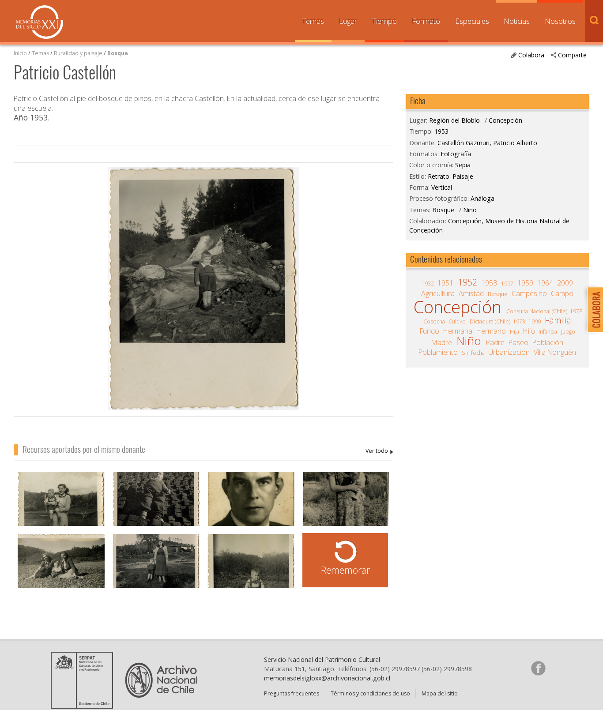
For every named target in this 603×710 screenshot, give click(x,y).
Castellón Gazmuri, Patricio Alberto (379, 451)
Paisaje (462, 176)
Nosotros (560, 21)
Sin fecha (473, 353)
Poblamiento (438, 352)
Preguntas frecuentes (291, 693)
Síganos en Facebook (538, 668)
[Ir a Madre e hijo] (345, 505)
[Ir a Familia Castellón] (61, 567)
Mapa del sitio (440, 693)
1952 (467, 282)
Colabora (531, 55)
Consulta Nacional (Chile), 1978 (544, 311)
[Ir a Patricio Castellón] (156, 505)
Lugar (348, 21)
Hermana (457, 331)
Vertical (441, 187)
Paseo (518, 342)
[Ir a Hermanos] (61, 505)
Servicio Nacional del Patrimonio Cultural (322, 659)
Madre (441, 342)
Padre (495, 342)
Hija (514, 331)
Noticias (517, 21)
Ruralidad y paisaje (78, 53)
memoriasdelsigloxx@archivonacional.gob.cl (327, 678)
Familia (558, 320)
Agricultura (438, 293)
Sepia (463, 165)
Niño (470, 210)
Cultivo (457, 321)
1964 (545, 282)
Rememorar (345, 569)
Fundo (429, 331)
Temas (313, 21)
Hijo (529, 331)
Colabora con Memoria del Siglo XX (593, 309)
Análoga (482, 198)
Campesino (529, 293)
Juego (568, 331)
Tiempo (384, 21)
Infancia (548, 331)
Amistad (471, 293)
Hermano (491, 331)
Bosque (117, 53)
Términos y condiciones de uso (370, 693)
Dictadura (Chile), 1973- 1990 (505, 321)
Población (547, 342)
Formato (426, 21)
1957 (507, 283)
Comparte (572, 55)
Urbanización (509, 352)
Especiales (472, 21)
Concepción (505, 120)
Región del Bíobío (454, 120)
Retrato (438, 176)
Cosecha (434, 321)
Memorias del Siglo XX (39, 22)
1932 (428, 283)
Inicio (20, 53)
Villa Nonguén (555, 352)
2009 (565, 282)
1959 (525, 282)
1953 (441, 131)
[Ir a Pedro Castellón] (250, 505)
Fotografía (456, 154)
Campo (562, 293)
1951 (445, 282)
